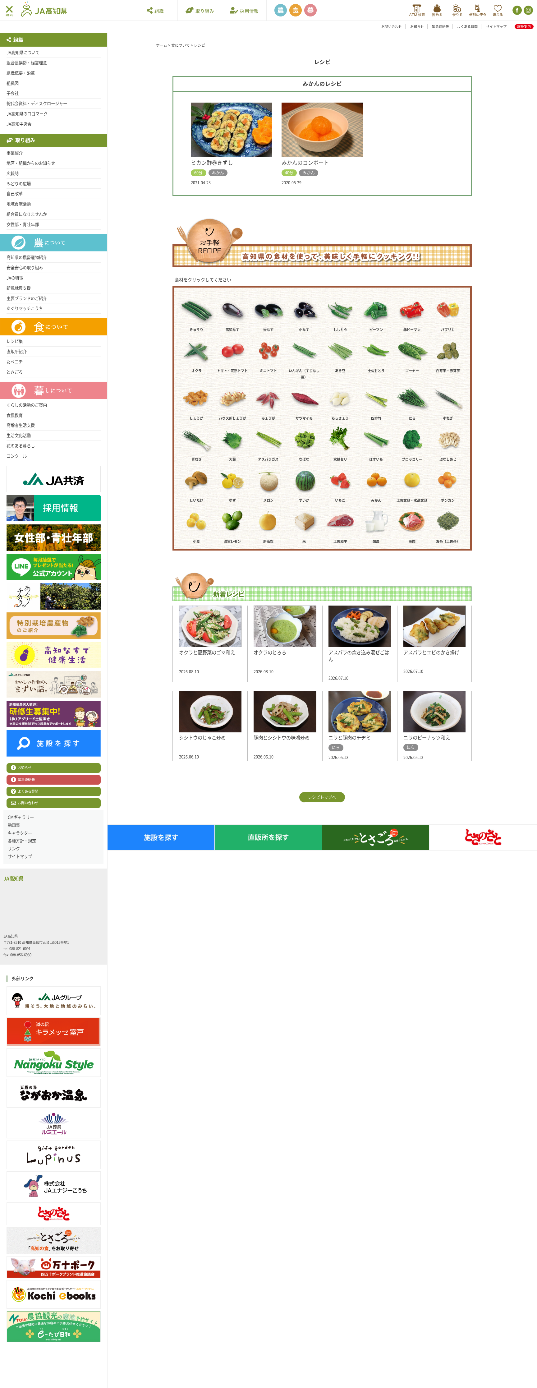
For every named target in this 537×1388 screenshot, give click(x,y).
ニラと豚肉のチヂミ (349, 737)
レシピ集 (15, 341)
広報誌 (13, 173)
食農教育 (15, 415)
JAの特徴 (15, 278)
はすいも (376, 459)
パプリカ (448, 329)
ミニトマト (268, 370)
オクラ (196, 370)
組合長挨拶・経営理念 (27, 63)
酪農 (376, 541)
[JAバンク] (417, 10)
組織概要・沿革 (21, 73)
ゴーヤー (412, 370)
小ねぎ (448, 418)
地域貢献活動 (19, 204)
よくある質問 (467, 26)
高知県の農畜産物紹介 (27, 257)
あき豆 (340, 370)
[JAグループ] (54, 1000)
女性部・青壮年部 (23, 224)
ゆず (232, 500)
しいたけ (196, 500)
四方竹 (376, 418)
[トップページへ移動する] (44, 10)
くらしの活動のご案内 (27, 405)
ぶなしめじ (448, 459)
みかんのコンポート (305, 162)
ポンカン (448, 500)
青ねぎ (196, 459)
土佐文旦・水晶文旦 (412, 500)
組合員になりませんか (27, 214)
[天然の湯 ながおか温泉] (54, 1093)
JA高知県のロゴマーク (27, 114)
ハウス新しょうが (232, 418)
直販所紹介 (17, 351)
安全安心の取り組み (25, 267)
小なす (304, 329)
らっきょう (340, 418)
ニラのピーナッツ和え (426, 737)
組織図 (13, 83)
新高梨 (268, 541)
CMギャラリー (21, 817)
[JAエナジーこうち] (54, 1185)
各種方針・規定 (22, 841)
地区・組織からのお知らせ (31, 163)
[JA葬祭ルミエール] (54, 1124)
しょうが (196, 418)
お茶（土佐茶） (448, 541)
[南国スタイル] (54, 1062)
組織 (158, 11)
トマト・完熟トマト (232, 370)
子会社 (13, 93)
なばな (304, 459)
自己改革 (15, 193)
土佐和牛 (340, 541)
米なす (268, 329)
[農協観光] (54, 1326)
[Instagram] (528, 10)
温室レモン (232, 541)
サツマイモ (304, 418)
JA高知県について (23, 52)
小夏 (196, 541)
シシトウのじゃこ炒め (202, 737)
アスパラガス (268, 459)
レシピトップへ (322, 797)
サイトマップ (496, 26)
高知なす (232, 329)
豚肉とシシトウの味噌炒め (282, 737)
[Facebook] (517, 10)
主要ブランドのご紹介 (27, 298)
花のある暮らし (21, 446)
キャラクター (20, 833)
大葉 (232, 459)
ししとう (340, 329)
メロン (268, 500)
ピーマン (376, 329)
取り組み (204, 11)
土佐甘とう (376, 370)
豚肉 (412, 541)
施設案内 (524, 26)
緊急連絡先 (440, 26)
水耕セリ (340, 459)
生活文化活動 (19, 435)
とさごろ (15, 372)
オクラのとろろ (270, 652)
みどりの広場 (19, 184)
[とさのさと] (54, 1213)
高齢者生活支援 (21, 425)
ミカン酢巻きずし (212, 162)
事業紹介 (15, 153)
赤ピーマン (411, 329)
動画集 (14, 825)
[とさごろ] (54, 1240)
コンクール (17, 456)
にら (412, 418)
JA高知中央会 (19, 124)
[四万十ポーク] (54, 1267)
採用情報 (248, 11)
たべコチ (15, 362)
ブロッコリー (412, 459)
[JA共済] (498, 10)
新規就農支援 (19, 288)
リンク (14, 848)
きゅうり (196, 329)
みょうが (268, 418)
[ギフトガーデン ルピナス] (54, 1155)
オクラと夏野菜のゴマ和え (207, 652)
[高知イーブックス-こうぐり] (54, 1294)
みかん (376, 500)
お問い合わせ (391, 26)
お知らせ (417, 26)
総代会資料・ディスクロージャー (37, 103)
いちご (340, 500)
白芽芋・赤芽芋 (448, 370)
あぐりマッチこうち (25, 308)
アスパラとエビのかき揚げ (431, 652)
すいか (304, 500)
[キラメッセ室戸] (54, 1031)
